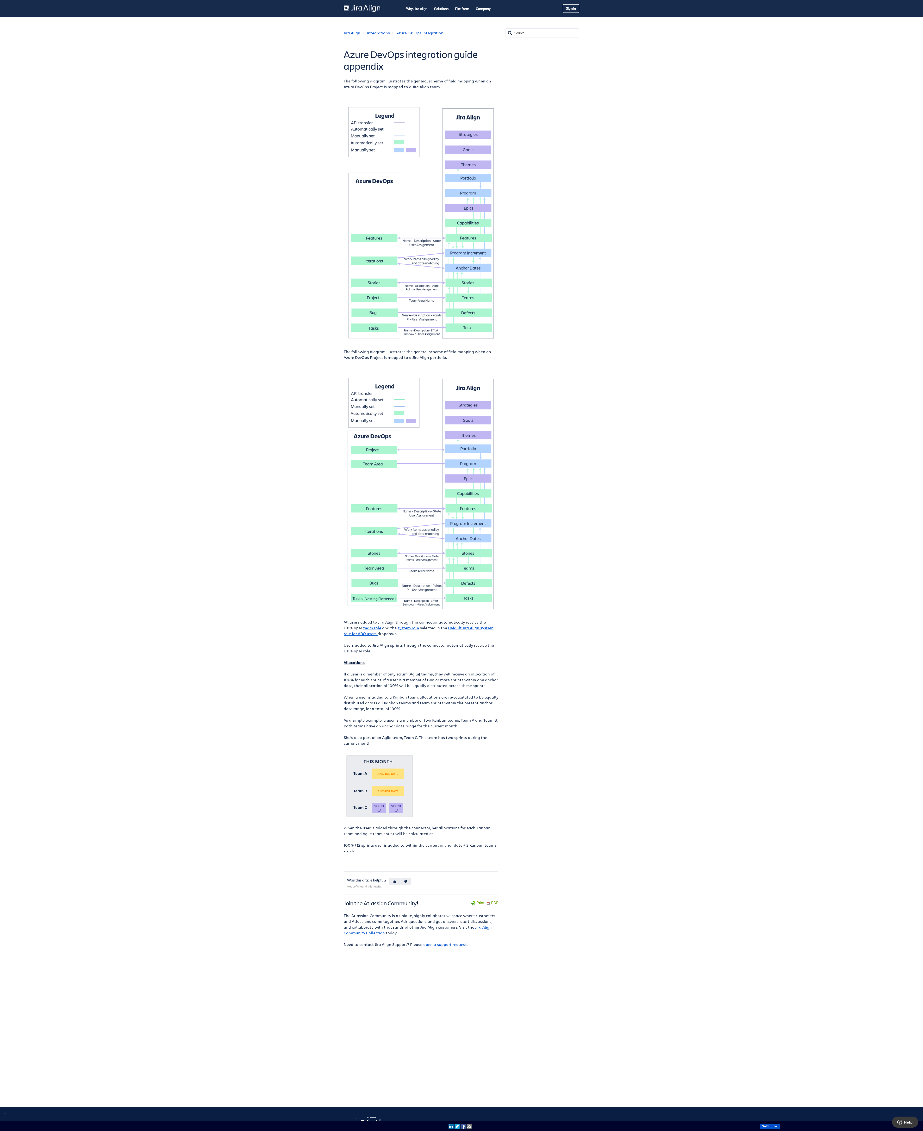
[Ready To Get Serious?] (770, 1126)
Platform (462, 9)
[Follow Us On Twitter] (457, 1126)
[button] (394, 881)
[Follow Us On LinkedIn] (451, 1126)
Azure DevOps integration (419, 33)
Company (483, 9)
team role (372, 628)
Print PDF (487, 903)
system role (408, 628)
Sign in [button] (571, 8)
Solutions (441, 9)
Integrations (378, 33)
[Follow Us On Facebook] (463, 1126)
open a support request (445, 944)
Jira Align (352, 33)
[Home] (362, 8)
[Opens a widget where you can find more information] (905, 1123)
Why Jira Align (416, 9)
